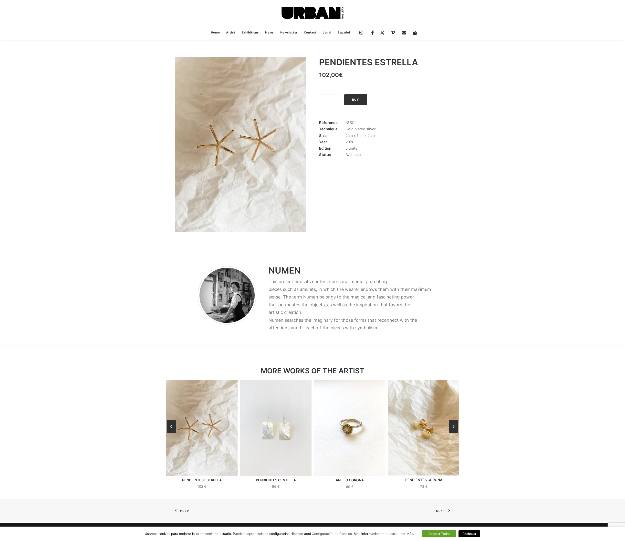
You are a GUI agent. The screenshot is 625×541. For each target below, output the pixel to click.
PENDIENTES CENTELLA (276, 480)
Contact (310, 32)
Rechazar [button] (469, 534)
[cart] (413, 33)
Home (215, 32)
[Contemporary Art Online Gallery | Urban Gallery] (312, 13)
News (269, 32)
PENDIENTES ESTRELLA (202, 480)
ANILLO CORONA (350, 480)
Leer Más (405, 534)
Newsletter (289, 32)
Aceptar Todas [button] (439, 534)
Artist (230, 32)
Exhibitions (250, 32)
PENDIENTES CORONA (423, 480)
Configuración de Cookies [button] (332, 534)
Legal (327, 32)
